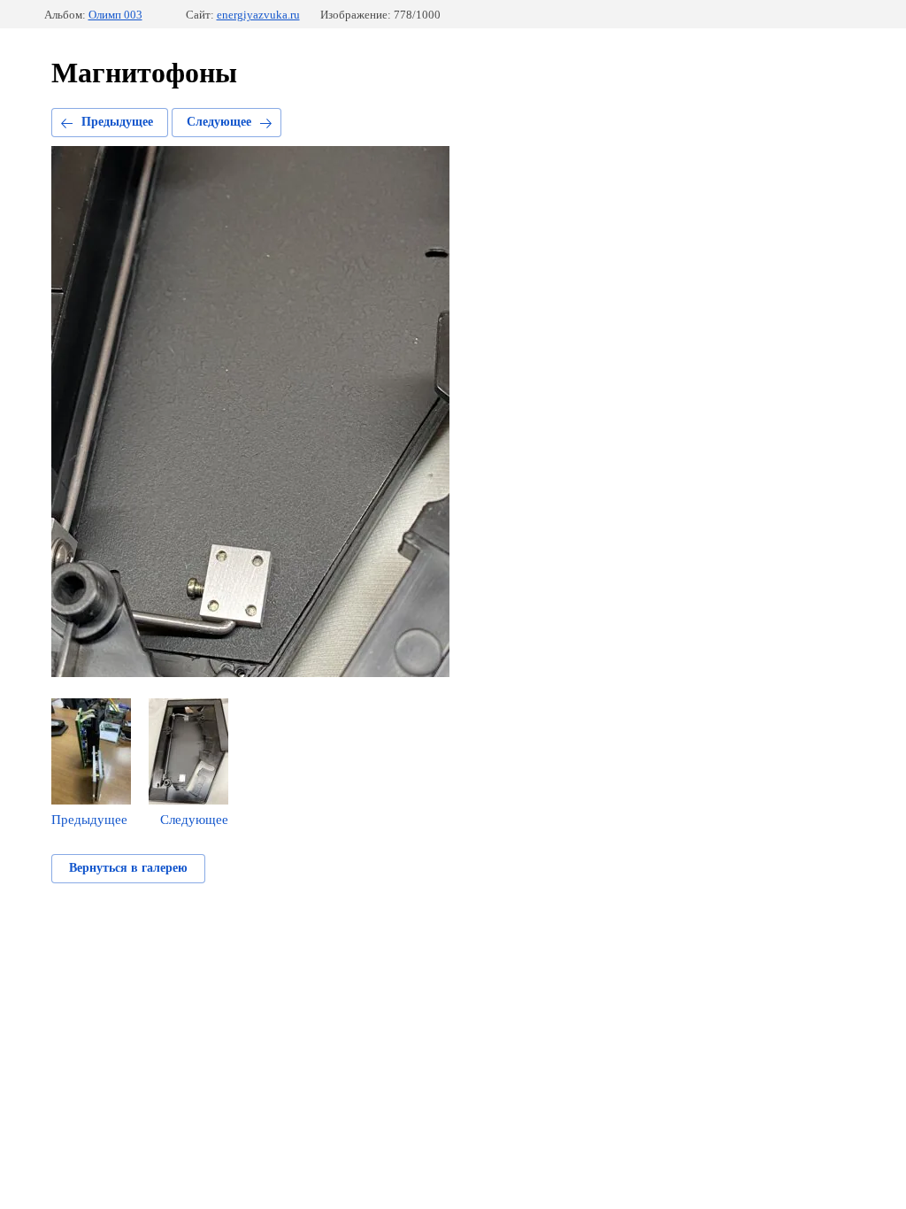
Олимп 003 (115, 14)
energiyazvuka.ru (258, 14)
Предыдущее (117, 121)
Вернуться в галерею (128, 867)
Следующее (219, 121)
